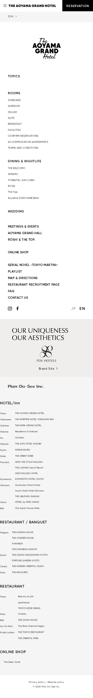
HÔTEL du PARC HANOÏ (27, 502)
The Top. (13, 192)
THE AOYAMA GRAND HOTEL (29, 413)
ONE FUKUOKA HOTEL (26, 473)
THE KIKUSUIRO (20, 572)
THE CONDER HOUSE (23, 538)
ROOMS (14, 93)
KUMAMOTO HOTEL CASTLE (29, 479)
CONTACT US (18, 297)
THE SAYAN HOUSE (27, 620)
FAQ (11, 291)
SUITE (11, 118)
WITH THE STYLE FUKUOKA (29, 462)
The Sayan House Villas (27, 508)
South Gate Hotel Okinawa (29, 491)
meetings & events (23, 226)
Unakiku (22, 614)
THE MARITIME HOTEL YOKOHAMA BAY (34, 419)
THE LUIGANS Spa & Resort (29, 468)
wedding (16, 211)
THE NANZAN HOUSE (22, 532)
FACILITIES (14, 130)
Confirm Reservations (23, 136)
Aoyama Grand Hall (25, 233)
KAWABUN (17, 544)
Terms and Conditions (23, 148)
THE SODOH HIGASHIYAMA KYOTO (30, 555)
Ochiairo (19, 438)
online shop (18, 252)
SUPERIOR (14, 106)
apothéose (24, 603)
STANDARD (14, 100)
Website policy (55, 682)
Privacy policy (36, 682)
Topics (14, 76)
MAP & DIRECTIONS (23, 278)
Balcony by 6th (26, 596)
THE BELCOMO (17, 168)
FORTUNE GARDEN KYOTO (25, 560)
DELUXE (12, 112)
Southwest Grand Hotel (27, 485)
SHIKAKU (13, 174)
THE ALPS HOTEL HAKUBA (28, 444)
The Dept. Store (12, 662)
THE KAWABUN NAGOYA (24, 549)
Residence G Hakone (26, 431)
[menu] (5, 5)
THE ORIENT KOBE (24, 456)
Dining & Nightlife (24, 161)
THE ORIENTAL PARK (28, 638)
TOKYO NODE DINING (29, 608)
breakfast (15, 124)
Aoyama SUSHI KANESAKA (23, 198)
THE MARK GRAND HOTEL (28, 425)
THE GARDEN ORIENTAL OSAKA (28, 566)
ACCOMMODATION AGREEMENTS (28, 142)
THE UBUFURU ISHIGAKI (27, 496)
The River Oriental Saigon (31, 626)
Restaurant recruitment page (33, 284)
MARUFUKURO (22, 450)
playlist (15, 271)
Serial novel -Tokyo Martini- (33, 265)
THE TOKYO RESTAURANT (31, 632)
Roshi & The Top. (21, 239)
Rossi (11, 186)
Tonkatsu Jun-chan (21, 180)
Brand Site (46, 368)
